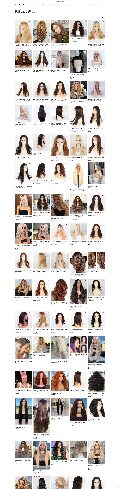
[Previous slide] (17, 31)
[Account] (101, 4)
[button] (98, 17)
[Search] (98, 4)
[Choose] (85, 35)
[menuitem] (90, 4)
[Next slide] (30, 31)
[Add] (30, 41)
